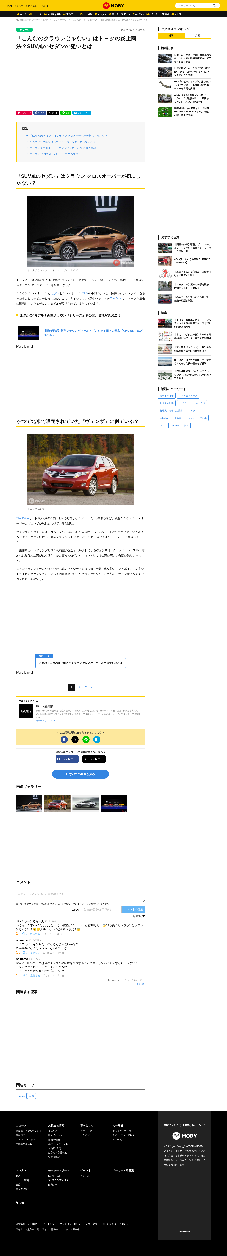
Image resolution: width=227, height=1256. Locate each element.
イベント (140, 14)
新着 (31, 1096)
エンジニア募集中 (70, 1229)
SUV (85, 293)
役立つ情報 (54, 1157)
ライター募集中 (50, 1229)
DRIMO (190, 418)
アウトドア (86, 1131)
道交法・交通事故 (57, 1152)
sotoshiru (164, 418)
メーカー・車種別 (160, 14)
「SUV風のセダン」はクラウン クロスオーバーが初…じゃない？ (68, 135)
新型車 (178, 418)
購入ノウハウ (55, 1135)
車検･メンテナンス (58, 1144)
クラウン (64, 20)
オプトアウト (92, 1224)
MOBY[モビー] (23, 20)
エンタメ (102, 14)
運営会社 (20, 1224)
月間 (197, 35)
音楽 (18, 1184)
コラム (163, 425)
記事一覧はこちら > (45, 720)
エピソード (184, 403)
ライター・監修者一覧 (27, 1229)
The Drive (116, 298)
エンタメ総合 (23, 1189)
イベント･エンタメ (26, 1139)
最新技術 (20, 1135)
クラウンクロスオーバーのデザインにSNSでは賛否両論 (62, 147)
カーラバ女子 (167, 395)
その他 (177, 14)
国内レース (54, 1184)
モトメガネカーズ (188, 395)
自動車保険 (54, 1139)
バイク (191, 410)
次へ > (88, 687)
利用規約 (141, 984)
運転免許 (52, 1131)
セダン (55, 293)
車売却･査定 (54, 1148)
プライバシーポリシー (71, 1224)
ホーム (23, 14)
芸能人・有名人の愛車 (171, 410)
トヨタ (54, 20)
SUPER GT (54, 1176)
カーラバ (200, 403)
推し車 (203, 418)
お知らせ (124, 1224)
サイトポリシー (48, 1224)
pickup (21, 1096)
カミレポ (85, 1176)
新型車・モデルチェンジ (28, 1131)
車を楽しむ (72, 14)
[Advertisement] (80, 80)
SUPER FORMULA (58, 1180)
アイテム (117, 1139)
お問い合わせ (109, 1224)
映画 (18, 1176)
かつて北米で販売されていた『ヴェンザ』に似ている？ (62, 141)
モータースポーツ (121, 14)
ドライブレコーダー (123, 1131)
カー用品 (87, 14)
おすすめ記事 (167, 403)
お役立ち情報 (54, 14)
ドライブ (85, 1135)
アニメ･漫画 (22, 1180)
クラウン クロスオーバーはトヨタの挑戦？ (55, 153)
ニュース (37, 14)
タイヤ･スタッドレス (124, 1135)
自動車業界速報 (24, 1144)
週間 (171, 35)
